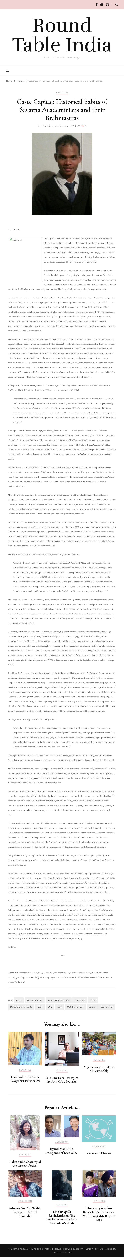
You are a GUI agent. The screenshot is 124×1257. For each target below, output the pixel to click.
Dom (40, 1007)
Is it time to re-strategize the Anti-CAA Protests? (62, 1080)
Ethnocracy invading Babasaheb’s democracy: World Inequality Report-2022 (99, 1214)
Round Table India (62, 35)
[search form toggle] (116, 5)
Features (62, 92)
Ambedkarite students (58, 1000)
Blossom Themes (62, 1252)
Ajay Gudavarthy (34, 1000)
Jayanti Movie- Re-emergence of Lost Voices (62, 1151)
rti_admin (46, 126)
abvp (18, 1000)
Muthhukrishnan (75, 1007)
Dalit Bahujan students (21, 1007)
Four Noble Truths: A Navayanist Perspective (25, 1079)
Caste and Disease (99, 1153)
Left (59, 1007)
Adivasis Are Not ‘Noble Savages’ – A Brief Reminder (25, 1212)
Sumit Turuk (107, 1007)
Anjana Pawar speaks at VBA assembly (98, 1069)
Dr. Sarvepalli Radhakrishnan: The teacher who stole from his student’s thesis (62, 1217)
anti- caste (80, 1000)
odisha (92, 1007)
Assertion (62, 1142)
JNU (50, 1007)
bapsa (93, 1000)
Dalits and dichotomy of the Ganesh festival (25, 1164)
